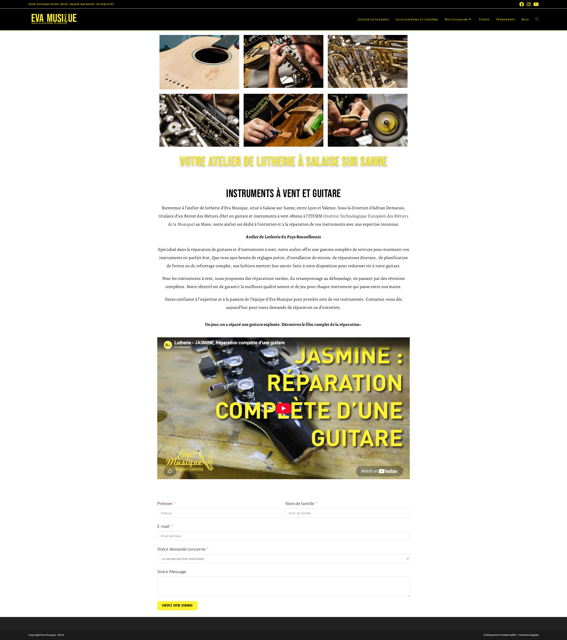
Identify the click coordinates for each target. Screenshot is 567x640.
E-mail (163, 526)
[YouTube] (535, 4)
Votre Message (171, 571)
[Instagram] (528, 4)
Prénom (165, 503)
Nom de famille (299, 503)
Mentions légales (529, 634)
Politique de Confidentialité (500, 634)
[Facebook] (521, 4)
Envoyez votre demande (177, 605)
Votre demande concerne (181, 549)
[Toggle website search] (537, 19)
